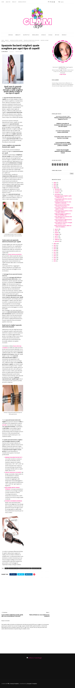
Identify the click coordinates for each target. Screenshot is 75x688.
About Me (8, 1)
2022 (55, 243)
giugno (57, 232)
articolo (4, 425)
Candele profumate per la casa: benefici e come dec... (62, 202)
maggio (57, 234)
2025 (55, 184)
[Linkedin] (52, 2)
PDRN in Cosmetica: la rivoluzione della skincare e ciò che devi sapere (62, 125)
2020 (55, 247)
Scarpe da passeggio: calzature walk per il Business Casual (62, 151)
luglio (56, 230)
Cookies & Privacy (22, 1)
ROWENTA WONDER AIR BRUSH (13, 501)
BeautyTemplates (14, 683)
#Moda (10, 34)
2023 (55, 187)
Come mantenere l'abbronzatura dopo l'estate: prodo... (63, 220)
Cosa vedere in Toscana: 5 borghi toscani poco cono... (63, 223)
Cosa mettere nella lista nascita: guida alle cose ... (63, 199)
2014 (55, 257)
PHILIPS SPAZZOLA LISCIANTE (13, 472)
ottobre (57, 192)
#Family (64, 34)
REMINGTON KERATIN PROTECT (13, 457)
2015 (55, 255)
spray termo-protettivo (15, 254)
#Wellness (35, 34)
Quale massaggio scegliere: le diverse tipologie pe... (62, 214)
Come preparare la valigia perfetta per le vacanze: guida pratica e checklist (62, 144)
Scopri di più (63, 74)
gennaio (57, 241)
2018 (55, 250)
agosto (57, 229)
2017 (55, 252)
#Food (57, 34)
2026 (55, 182)
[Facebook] (48, 2)
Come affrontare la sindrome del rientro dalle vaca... (63, 217)
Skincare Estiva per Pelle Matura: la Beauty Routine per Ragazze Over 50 (62, 117)
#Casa (50, 34)
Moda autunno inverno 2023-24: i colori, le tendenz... (63, 226)
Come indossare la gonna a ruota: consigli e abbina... (63, 211)
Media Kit (14, 1)
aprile (56, 236)
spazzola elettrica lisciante (16, 40)
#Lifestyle (26, 34)
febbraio (57, 239)
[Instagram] (50, 2)
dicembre (57, 189)
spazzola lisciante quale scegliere (31, 40)
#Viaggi (43, 34)
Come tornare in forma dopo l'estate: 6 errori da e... (62, 205)
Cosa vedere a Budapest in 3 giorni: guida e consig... (63, 208)
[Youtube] (54, 2)
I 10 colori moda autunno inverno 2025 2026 (63, 131)
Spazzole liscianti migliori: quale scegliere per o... (62, 196)
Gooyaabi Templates (32, 683)
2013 (55, 259)
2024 (55, 186)
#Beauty (18, 34)
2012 (55, 261)
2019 (55, 248)
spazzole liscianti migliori (36, 568)
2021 (55, 245)
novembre (57, 191)
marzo (56, 238)
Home (2, 1)
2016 (55, 254)
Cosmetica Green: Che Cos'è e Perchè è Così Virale (62, 137)
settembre (58, 194)
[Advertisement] (25, 594)
